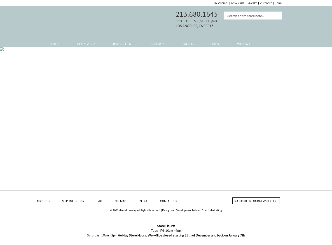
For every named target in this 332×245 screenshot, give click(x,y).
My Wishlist (237, 3)
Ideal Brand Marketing (208, 210)
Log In (279, 3)
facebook (259, 25)
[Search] (277, 13)
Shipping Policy (73, 201)
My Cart (252, 3)
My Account (220, 3)
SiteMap (120, 201)
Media (143, 201)
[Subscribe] (282, 200)
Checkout (266, 3)
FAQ (99, 201)
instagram (269, 25)
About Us (43, 201)
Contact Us (168, 201)
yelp (278, 25)
